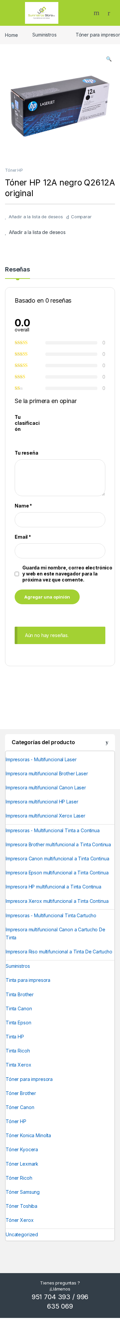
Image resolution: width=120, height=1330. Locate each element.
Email (23, 537)
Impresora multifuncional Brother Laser (47, 773)
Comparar (81, 216)
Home (11, 34)
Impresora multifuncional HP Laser (42, 801)
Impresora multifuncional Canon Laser (46, 787)
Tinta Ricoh (18, 1050)
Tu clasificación (27, 423)
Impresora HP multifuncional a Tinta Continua (53, 886)
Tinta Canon (19, 1008)
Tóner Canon (20, 1107)
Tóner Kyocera (22, 1149)
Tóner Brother (21, 1093)
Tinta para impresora (28, 980)
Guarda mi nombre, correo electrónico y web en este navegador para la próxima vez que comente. (67, 573)
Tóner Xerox (19, 1220)
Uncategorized (22, 1234)
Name (23, 505)
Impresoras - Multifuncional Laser (41, 759)
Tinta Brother (20, 994)
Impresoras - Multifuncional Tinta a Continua (53, 830)
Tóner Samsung (23, 1192)
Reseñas (17, 269)
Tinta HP (15, 1036)
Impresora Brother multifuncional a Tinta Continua (58, 844)
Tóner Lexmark (22, 1164)
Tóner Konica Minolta (28, 1135)
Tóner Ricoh (19, 1178)
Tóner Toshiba (21, 1206)
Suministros (44, 34)
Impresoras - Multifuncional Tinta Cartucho (51, 915)
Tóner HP (14, 170)
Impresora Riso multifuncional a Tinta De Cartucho (59, 951)
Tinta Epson (18, 1022)
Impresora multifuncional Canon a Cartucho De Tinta (55, 933)
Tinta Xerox (18, 1065)
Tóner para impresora (29, 1079)
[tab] (17, 272)
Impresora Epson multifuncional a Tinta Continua (57, 872)
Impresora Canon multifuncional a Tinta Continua (57, 858)
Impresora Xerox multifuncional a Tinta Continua (57, 901)
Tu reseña (26, 453)
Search (97, 12)
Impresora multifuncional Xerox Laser (45, 815)
